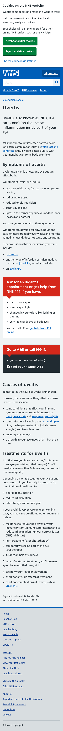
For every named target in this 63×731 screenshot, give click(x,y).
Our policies (9, 709)
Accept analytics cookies (20, 41)
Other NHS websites (13, 686)
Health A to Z (10, 618)
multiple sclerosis (16, 416)
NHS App (7, 652)
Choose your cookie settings (19, 61)
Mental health (10, 634)
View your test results (14, 662)
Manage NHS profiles (14, 681)
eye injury (15, 268)
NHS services (29, 90)
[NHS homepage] (11, 73)
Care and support (12, 639)
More (44, 91)
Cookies (7, 714)
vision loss (11, 586)
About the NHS (11, 668)
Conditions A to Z (14, 99)
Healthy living (10, 629)
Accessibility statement (14, 704)
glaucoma (12, 254)
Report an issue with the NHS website (22, 699)
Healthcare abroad (12, 673)
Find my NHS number (14, 657)
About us (7, 694)
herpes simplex (50, 421)
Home (6, 613)
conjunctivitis (22, 263)
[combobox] (28, 82)
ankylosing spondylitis (45, 416)
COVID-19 (8, 644)
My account (51, 73)
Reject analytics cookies (19, 51)
